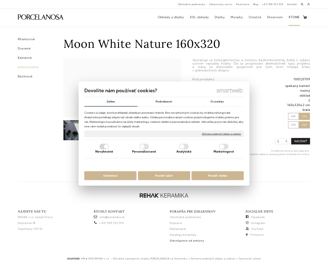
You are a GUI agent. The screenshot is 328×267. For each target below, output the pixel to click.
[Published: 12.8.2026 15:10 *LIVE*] (83, 258)
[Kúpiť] (300, 141)
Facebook (258, 217)
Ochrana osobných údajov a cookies (221, 133)
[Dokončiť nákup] (305, 17)
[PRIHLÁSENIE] (308, 5)
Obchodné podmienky (185, 217)
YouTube (257, 229)
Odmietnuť (110, 175)
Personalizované (144, 151)
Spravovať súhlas (250, 258)
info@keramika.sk (112, 217)
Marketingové (224, 151)
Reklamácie (178, 229)
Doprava (176, 223)
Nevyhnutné (104, 151)
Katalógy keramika (183, 234)
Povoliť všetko (217, 175)
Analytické (184, 151)
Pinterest (257, 234)
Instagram (258, 223)
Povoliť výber (164, 175)
